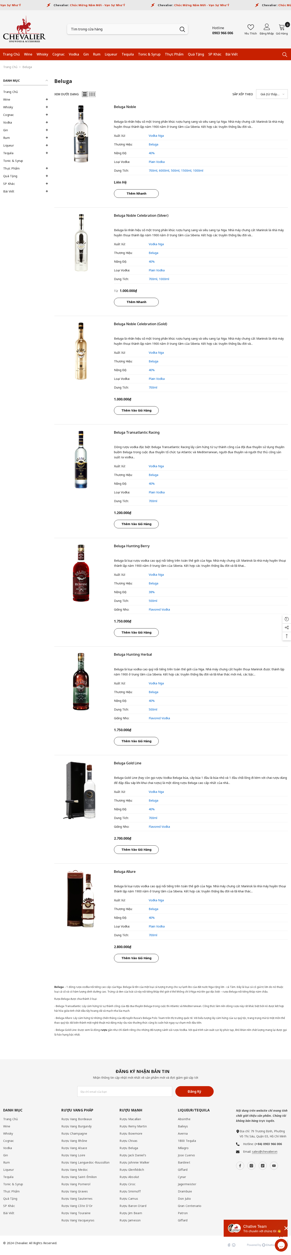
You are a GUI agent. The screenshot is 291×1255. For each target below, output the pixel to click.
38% (152, 592)
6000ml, (165, 170)
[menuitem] (25, 92)
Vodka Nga (156, 136)
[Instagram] (251, 1166)
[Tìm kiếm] (127, 29)
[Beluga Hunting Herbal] (81, 681)
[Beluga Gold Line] (81, 790)
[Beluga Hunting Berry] (81, 573)
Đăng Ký (194, 1091)
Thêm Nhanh (136, 193)
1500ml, (187, 170)
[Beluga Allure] (81, 898)
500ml (153, 601)
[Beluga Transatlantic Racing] (81, 459)
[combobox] (122, 29)
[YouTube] (274, 1166)
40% (152, 153)
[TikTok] (263, 1166)
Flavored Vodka (159, 609)
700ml (153, 387)
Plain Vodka (157, 162)
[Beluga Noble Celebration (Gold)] (81, 351)
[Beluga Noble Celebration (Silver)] (81, 242)
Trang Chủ (10, 67)
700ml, (154, 170)
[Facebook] (240, 1166)
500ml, (176, 170)
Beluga (27, 67)
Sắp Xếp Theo (242, 94)
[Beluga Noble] (81, 134)
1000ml (198, 170)
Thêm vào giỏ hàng (136, 410)
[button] (25, 99)
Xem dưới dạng (66, 94)
